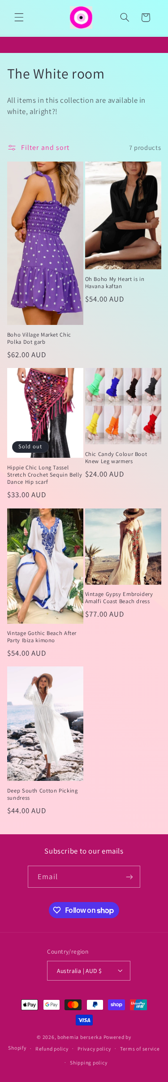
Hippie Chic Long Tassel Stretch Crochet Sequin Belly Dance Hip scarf (44, 475)
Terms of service (140, 1048)
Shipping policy (88, 1062)
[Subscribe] (129, 877)
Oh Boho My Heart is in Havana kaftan (115, 283)
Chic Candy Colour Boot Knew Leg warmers (116, 458)
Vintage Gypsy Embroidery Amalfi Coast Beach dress (119, 598)
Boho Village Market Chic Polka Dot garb (39, 338)
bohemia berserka (79, 1037)
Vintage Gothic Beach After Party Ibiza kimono (42, 637)
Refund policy (52, 1048)
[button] (19, 17)
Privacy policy (94, 1048)
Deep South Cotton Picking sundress (42, 794)
